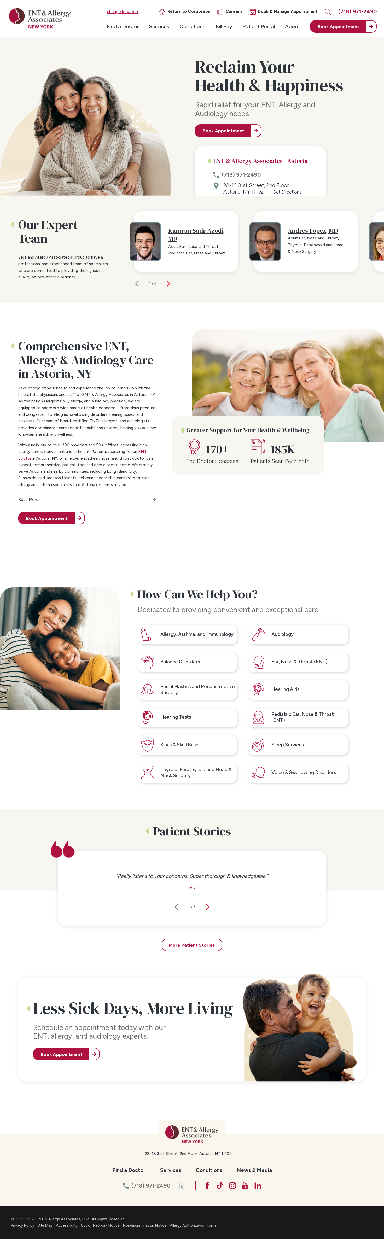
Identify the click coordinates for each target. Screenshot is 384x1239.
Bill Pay (224, 26)
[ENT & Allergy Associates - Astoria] (40, 18)
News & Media (254, 1170)
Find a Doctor (123, 26)
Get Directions (286, 192)
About (292, 26)
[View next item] (169, 284)
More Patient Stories (192, 945)
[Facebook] (207, 1185)
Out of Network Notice (100, 1225)
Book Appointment (223, 130)
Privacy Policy (22, 1225)
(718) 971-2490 (241, 175)
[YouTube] (245, 1185)
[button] (87, 497)
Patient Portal (258, 26)
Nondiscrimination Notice (144, 1225)
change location (122, 11)
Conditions (192, 26)
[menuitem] (123, 26)
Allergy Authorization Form (193, 1225)
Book (338, 26)
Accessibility (66, 1225)
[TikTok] (220, 1185)
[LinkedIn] (257, 1185)
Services (159, 26)
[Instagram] (232, 1185)
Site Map (45, 1225)
